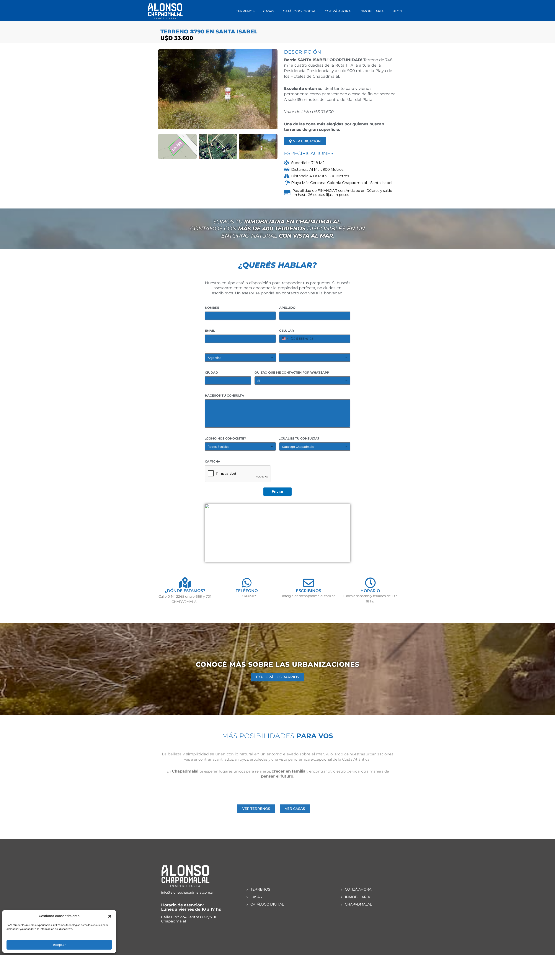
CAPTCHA (212, 461)
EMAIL (210, 331)
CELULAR (286, 331)
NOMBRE (212, 308)
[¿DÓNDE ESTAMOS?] (185, 582)
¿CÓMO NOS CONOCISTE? (225, 438)
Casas (268, 11)
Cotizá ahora (338, 11)
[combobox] (284, 339)
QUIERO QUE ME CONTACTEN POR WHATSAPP (292, 372)
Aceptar (59, 945)
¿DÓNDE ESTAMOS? (185, 590)
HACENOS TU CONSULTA (224, 395)
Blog (397, 11)
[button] (110, 916)
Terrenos (245, 11)
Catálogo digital (299, 11)
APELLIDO (287, 308)
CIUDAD (211, 372)
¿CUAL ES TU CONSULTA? (299, 438)
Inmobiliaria (371, 11)
